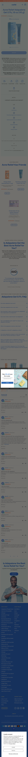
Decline (13, 750)
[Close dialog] (26, 370)
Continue (7, 382)
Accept (13, 747)
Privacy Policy (12, 743)
